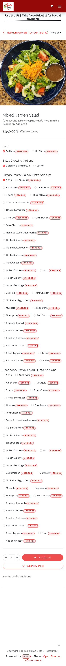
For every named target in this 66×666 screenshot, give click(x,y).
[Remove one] (6, 557)
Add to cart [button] (44, 557)
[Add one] (17, 557)
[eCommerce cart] (52, 6)
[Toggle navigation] (59, 6)
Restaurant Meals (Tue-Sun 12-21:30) (27, 32)
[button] (56, 32)
